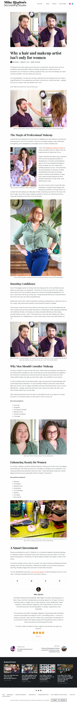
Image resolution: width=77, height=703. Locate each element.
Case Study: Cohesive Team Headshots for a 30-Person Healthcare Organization (47, 677)
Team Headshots (32, 694)
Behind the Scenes (35, 62)
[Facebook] (17, 581)
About (47, 3)
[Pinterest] (46, 581)
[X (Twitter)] (31, 581)
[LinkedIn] (72, 3)
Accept (55, 700)
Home (3, 694)
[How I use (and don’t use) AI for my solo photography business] (11, 668)
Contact (54, 3)
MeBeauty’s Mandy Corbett (54, 148)
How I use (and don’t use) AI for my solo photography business (11, 677)
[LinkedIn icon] (37, 633)
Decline (63, 700)
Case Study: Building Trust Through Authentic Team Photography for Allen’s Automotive (29, 677)
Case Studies (62, 3)
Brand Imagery (10, 694)
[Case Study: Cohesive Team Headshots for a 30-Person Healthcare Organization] (47, 668)
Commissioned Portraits (43, 694)
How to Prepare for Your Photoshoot (59, 694)
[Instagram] (70, 3)
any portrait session (38, 572)
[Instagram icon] (43, 633)
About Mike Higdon (6, 696)
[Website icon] (40, 633)
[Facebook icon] (34, 633)
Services (39, 3)
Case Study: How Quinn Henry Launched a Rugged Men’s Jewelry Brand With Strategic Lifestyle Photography (65, 678)
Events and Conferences (20, 694)
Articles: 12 (38, 636)
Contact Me (72, 694)
